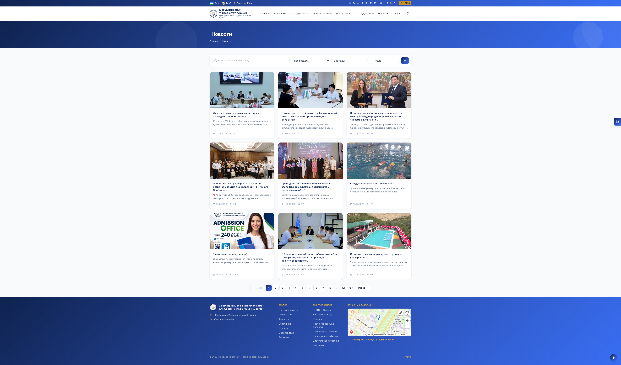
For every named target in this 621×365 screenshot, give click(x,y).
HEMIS (407, 3)
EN (395, 3)
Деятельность (321, 13)
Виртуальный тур (322, 314)
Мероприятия (286, 333)
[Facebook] (362, 3)
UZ (387, 3)
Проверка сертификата (325, 336)
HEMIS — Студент (323, 310)
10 (330, 287)
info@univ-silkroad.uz (224, 319)
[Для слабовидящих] (381, 3)
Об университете (288, 310)
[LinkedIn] (375, 3)
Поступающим (344, 13)
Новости (383, 13)
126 (351, 287)
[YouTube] (371, 3)
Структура (300, 13)
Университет (281, 13)
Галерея (317, 319)
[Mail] (350, 3)
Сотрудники (285, 324)
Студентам (365, 13)
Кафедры (284, 319)
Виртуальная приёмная (326, 340)
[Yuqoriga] (613, 357)
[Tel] (354, 3)
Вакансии (284, 337)
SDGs (397, 13)
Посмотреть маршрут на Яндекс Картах (372, 339)
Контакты (318, 345)
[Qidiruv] (408, 14)
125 (343, 287)
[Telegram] (358, 3)
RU (391, 3)
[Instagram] (366, 3)
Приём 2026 (285, 314)
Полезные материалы (325, 331)
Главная (265, 13)
